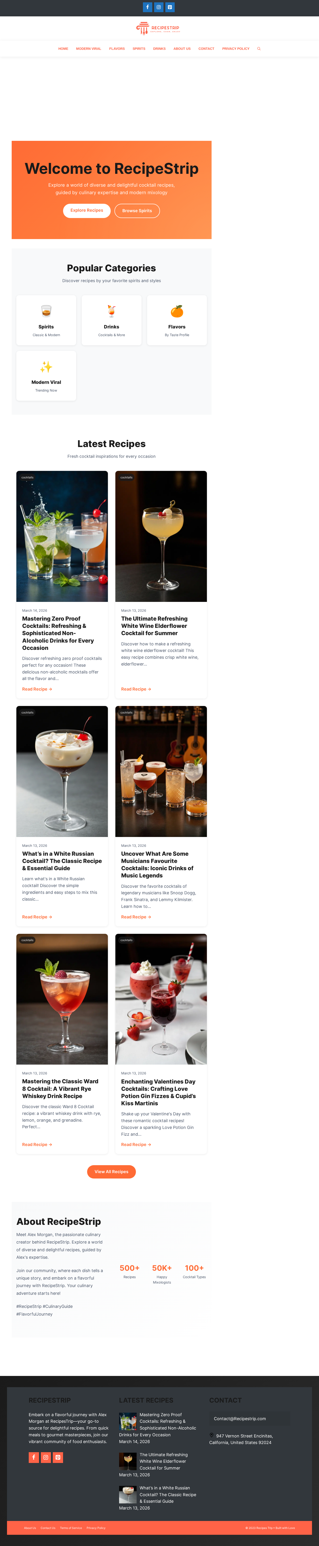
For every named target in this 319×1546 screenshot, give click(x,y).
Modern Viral (88, 49)
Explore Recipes (87, 210)
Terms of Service (71, 1528)
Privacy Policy (235, 49)
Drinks (159, 49)
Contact (206, 49)
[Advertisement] (159, 91)
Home (63, 49)
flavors (117, 49)
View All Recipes (111, 1171)
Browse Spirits (137, 210)
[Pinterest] (170, 7)
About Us (182, 49)
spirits (139, 49)
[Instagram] (158, 7)
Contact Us (48, 1528)
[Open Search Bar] (259, 49)
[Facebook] (147, 7)
